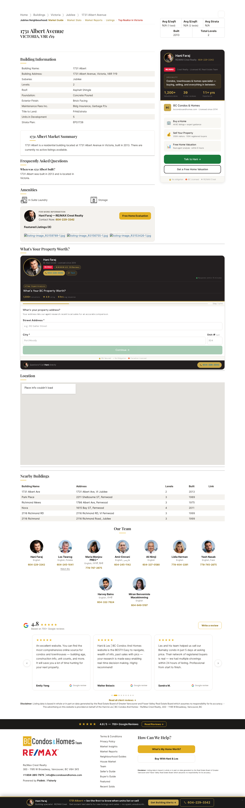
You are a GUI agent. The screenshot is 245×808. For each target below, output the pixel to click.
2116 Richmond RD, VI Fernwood (95, 513)
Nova (25, 507)
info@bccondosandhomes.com (64, 775)
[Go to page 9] (133, 695)
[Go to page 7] (128, 695)
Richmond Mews (31, 502)
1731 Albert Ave (31, 491)
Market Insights (108, 746)
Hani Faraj (36, 556)
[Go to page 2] (115, 695)
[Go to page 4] (121, 695)
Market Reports (93, 20)
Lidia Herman (180, 556)
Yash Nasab (208, 556)
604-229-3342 (65, 219)
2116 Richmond (31, 518)
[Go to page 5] (123, 695)
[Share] (221, 14)
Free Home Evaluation (135, 215)
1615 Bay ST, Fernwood (90, 507)
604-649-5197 (139, 605)
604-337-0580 (151, 564)
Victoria (55, 15)
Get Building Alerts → (163, 802)
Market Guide (55, 20)
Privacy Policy (107, 741)
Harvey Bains (106, 594)
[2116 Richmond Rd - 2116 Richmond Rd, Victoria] (210, 513)
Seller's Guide (108, 771)
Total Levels (208, 31)
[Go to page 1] (112, 695)
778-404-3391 (179, 564)
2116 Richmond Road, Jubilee (93, 518)
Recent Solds (107, 786)
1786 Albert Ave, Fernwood (92, 502)
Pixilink (41, 780)
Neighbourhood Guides (113, 756)
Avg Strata (212, 21)
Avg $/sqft (169, 21)
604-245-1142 (122, 564)
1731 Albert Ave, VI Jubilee (91, 491)
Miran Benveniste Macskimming (139, 596)
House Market (108, 761)
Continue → (122, 349)
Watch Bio (65, 569)
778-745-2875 (208, 564)
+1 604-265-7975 (33, 775)
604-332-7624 (105, 602)
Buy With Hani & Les (166, 758)
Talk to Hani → (192, 159)
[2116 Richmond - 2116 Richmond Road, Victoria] (210, 518)
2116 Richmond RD (33, 513)
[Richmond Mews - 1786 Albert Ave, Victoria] (210, 502)
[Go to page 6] (126, 695)
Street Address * (33, 320)
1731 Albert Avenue (94, 15)
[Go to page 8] (130, 695)
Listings (110, 20)
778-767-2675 (94, 567)
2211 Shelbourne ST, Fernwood (94, 497)
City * (26, 334)
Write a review (210, 625)
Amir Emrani (122, 556)
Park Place (28, 497)
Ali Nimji (151, 556)
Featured (105, 781)
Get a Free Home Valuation (192, 169)
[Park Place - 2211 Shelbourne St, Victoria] (210, 497)
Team (103, 766)
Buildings (39, 15)
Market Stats (74, 20)
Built (176, 31)
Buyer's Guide (108, 776)
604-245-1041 (65, 564)
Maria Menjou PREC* (93, 558)
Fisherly (51, 780)
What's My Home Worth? (166, 749)
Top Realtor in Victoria (130, 20)
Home (24, 15)
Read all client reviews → (122, 700)
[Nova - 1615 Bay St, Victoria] (210, 507)
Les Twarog (65, 556)
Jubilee (70, 15)
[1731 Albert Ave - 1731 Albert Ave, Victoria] (210, 491)
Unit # (213, 334)
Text (72, 273)
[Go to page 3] (119, 695)
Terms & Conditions (111, 736)
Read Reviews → (154, 724)
